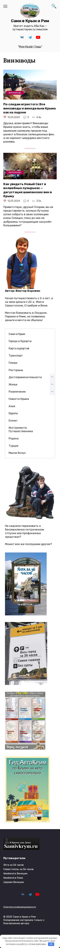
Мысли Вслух (17, 452)
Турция (13, 445)
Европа (13, 413)
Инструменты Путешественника (21, 429)
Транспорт (16, 355)
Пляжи (13, 362)
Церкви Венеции (13, 882)
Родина (13, 438)
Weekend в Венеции (15, 873)
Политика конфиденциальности (19, 907)
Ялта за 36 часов (13, 864)
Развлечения (17, 391)
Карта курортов (19, 348)
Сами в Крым (17, 334)
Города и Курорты (20, 341)
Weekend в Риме (13, 877)
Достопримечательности (25, 377)
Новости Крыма (19, 398)
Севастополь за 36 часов (18, 869)
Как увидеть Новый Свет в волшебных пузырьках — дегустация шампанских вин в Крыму (27, 190)
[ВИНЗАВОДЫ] (30, 97)
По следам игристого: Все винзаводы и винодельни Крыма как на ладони (29, 108)
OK (51, 944)
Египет (13, 420)
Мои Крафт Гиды (30, 46)
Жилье (13, 384)
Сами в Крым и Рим (30, 21)
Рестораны (16, 370)
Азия (12, 406)
